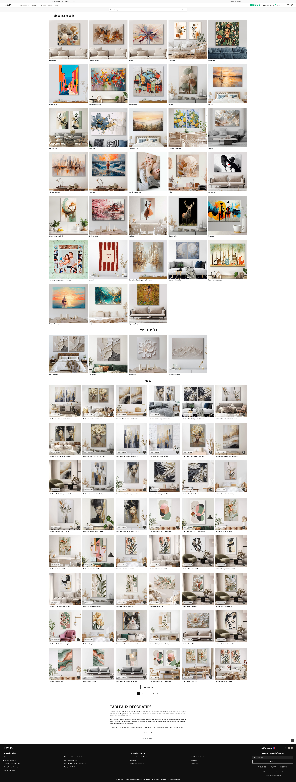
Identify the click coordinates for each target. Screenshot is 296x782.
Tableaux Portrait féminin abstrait (225, 644)
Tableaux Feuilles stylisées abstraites (193, 419)
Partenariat (194, 763)
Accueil (144, 738)
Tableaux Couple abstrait (190, 569)
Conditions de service (197, 757)
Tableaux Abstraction (156, 606)
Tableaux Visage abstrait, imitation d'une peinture (127, 494)
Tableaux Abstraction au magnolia (60, 644)
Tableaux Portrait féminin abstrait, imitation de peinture (61, 456)
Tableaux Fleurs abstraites (223, 531)
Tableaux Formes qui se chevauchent (160, 531)
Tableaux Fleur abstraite (189, 606)
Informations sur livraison (11, 767)
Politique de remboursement (73, 757)
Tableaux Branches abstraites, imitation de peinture (226, 419)
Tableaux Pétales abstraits (223, 606)
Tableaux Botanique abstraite (125, 569)
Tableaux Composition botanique (159, 644)
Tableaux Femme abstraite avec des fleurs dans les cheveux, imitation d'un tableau (94, 419)
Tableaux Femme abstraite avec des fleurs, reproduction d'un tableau (193, 456)
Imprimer (133, 760)
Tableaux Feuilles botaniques (92, 606)
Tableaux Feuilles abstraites (190, 494)
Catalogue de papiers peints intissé (75, 763)
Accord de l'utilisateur (137, 763)
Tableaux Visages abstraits (91, 569)
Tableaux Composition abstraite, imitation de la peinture (61, 419)
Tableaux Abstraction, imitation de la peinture (127, 419)
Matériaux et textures (9, 760)
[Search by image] (182, 10)
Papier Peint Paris (69, 767)
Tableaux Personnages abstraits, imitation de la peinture (160, 419)
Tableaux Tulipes (88, 644)
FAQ (4, 757)
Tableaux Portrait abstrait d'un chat (127, 644)
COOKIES (194, 760)
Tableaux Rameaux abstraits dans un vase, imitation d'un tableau (61, 531)
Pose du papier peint (9, 770)
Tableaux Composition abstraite (225, 569)
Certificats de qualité (70, 760)
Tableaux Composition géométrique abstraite (127, 681)
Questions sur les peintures (11, 763)
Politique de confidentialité (138, 757)
